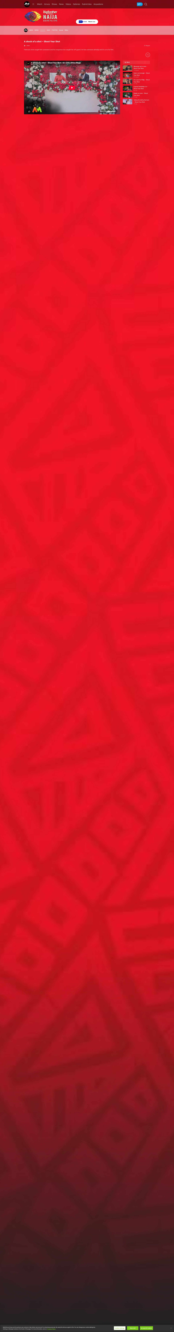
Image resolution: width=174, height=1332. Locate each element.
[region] (87, 1328)
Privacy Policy (51, 1329)
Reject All (132, 1328)
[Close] (171, 1328)
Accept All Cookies (146, 1328)
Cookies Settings (120, 1328)
